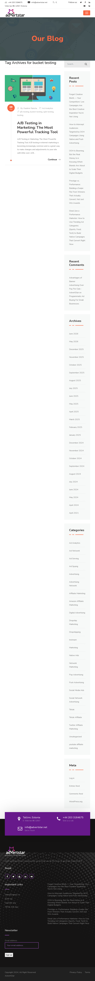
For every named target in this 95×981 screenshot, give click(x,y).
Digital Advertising (77, 612)
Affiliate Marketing (77, 593)
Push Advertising (76, 682)
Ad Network (74, 550)
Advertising (74, 574)
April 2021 (74, 513)
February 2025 (75, 427)
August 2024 (75, 474)
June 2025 (73, 396)
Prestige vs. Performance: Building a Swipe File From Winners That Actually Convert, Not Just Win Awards (77, 191)
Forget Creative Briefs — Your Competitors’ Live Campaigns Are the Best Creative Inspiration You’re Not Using (76, 105)
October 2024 (75, 458)
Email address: (11, 940)
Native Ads (74, 655)
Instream (73, 639)
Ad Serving (74, 558)
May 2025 (73, 404)
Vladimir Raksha (30, 108)
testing (20, 115)
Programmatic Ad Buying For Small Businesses (76, 300)
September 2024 (76, 466)
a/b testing (24, 111)
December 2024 (76, 442)
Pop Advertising (76, 674)
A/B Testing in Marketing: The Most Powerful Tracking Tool (37, 128)
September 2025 (76, 372)
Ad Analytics (47, 108)
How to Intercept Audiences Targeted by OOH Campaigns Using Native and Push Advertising (68, 894)
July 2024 (73, 481)
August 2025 (75, 380)
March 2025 (74, 419)
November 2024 (76, 450)
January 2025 (75, 435)
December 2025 (76, 349)
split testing (48, 111)
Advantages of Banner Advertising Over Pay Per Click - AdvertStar (76, 285)
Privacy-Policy (76, 972)
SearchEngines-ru (12, 894)
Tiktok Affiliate (75, 717)
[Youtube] (83, 6)
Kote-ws (8, 898)
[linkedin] (88, 2)
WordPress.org (75, 801)
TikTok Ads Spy (11, 907)
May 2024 (73, 497)
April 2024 (74, 505)
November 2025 (76, 357)
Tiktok (71, 709)
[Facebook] (84, 2)
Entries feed (74, 786)
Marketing (73, 647)
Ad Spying (73, 566)
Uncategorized (75, 736)
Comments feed (76, 793)
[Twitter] (80, 2)
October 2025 (75, 365)
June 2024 (73, 489)
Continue (52, 159)
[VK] (88, 6)
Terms (87, 972)
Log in (71, 778)
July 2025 (73, 388)
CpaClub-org (10, 902)
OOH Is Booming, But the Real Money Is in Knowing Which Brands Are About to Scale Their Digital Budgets (77, 161)
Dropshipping (75, 632)
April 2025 (74, 411)
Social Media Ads (76, 690)
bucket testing (36, 111)
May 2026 (73, 341)
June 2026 (73, 333)
